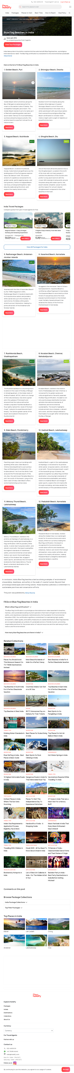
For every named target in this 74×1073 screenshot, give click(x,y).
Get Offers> (26, 238)
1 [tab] (19, 98)
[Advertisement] (37, 334)
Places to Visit (26, 13)
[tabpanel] (18, 85)
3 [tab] (19, 165)
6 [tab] (22, 165)
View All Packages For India (37, 247)
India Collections (23, 19)
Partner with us (9, 1039)
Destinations (8, 1013)
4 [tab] (20, 165)
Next (33, 83)
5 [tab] (21, 165)
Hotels (6, 1009)
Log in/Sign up (65, 2)
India (7, 13)
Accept (66, 1069)
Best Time (39, 13)
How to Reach (50, 13)
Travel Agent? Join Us (52, 2)
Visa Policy (62, 13)
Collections (14, 19)
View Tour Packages (13, 44)
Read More (9, 127)
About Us (7, 1019)
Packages (15, 13)
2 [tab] (20, 98)
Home (8, 19)
